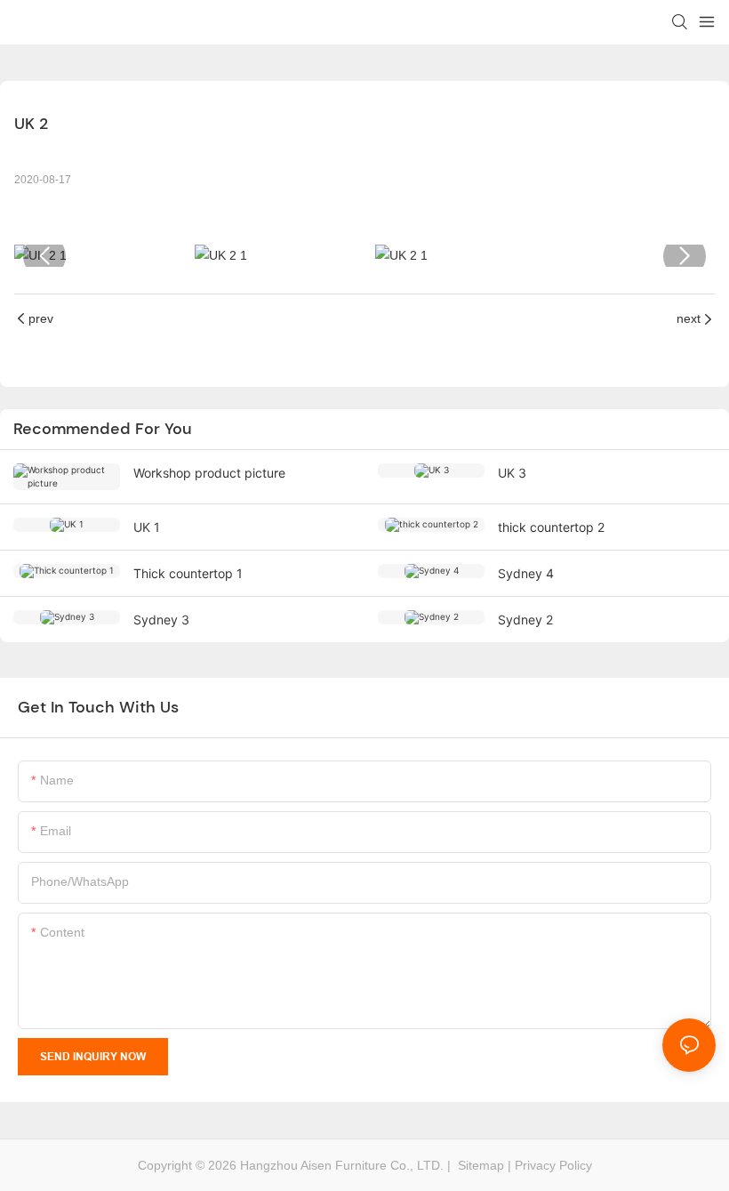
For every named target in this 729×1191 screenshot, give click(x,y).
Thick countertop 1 (188, 573)
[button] (44, 256)
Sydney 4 (526, 573)
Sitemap (479, 1165)
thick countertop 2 (551, 527)
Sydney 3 (161, 619)
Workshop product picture (209, 472)
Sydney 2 (525, 619)
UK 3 (512, 472)
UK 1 (146, 527)
